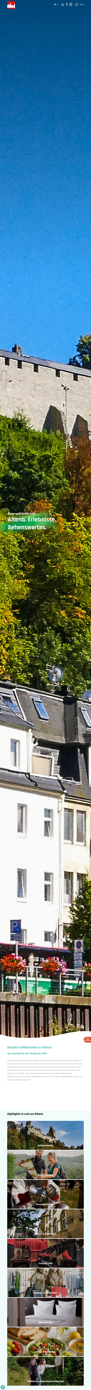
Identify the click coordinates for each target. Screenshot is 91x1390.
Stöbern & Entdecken (45, 1282)
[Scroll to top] (86, 1385)
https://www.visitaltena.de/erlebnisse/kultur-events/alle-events (45, 1194)
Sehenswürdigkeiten (45, 1135)
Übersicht (45, 1164)
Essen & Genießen (45, 1341)
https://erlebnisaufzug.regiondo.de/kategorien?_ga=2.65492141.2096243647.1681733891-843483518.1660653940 (45, 1223)
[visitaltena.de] (11, 5)
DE (55, 4)
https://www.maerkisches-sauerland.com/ (45, 1371)
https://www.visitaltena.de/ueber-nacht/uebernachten (45, 1312)
